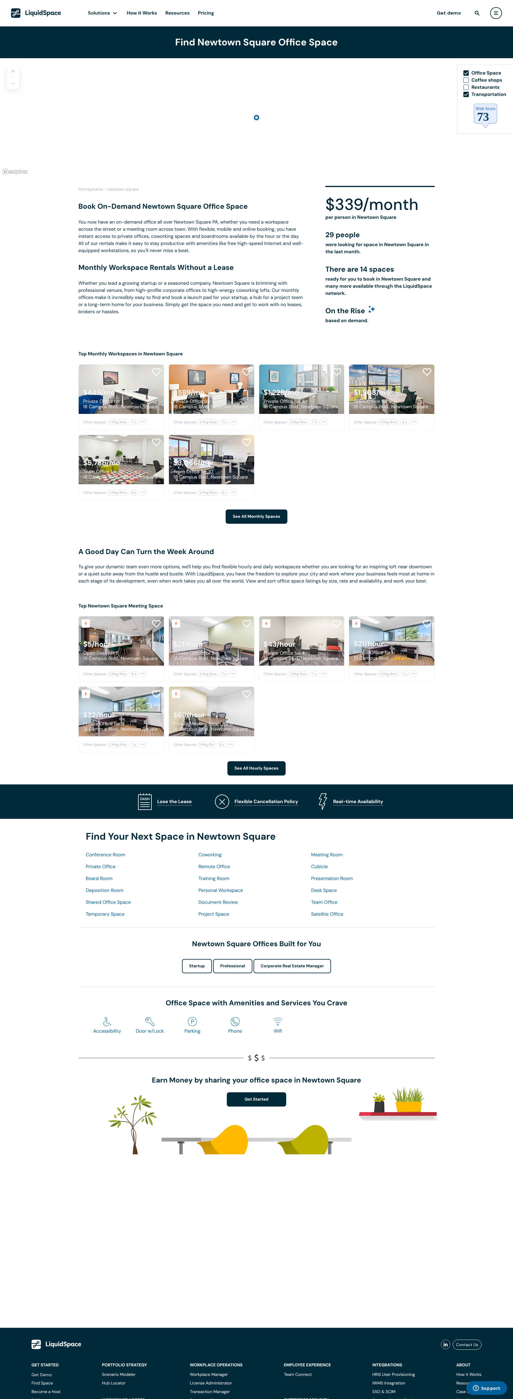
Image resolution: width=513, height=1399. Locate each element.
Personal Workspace (221, 890)
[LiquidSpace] (56, 1344)
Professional (232, 966)
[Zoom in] (13, 71)
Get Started (257, 1099)
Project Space (214, 914)
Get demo (449, 13)
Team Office (324, 902)
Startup (197, 966)
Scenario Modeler (118, 1374)
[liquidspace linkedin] (445, 1345)
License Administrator (211, 1383)
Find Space (42, 1383)
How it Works (142, 13)
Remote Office (214, 866)
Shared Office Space (108, 902)
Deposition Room (105, 890)
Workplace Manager (209, 1374)
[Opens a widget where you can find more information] (486, 1388)
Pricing (206, 13)
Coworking (210, 855)
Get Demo (41, 1374)
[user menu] (496, 13)
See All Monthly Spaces (256, 516)
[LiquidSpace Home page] (36, 13)
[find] (477, 13)
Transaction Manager (210, 1392)
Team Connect (298, 1374)
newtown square (123, 189)
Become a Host (46, 1392)
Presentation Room (332, 878)
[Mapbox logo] (15, 171)
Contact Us (467, 1344)
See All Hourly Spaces (256, 768)
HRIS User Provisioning (393, 1374)
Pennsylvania (90, 189)
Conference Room (105, 855)
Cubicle (319, 866)
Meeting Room (327, 855)
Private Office (100, 866)
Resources (177, 13)
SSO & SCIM (383, 1392)
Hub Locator (114, 1383)
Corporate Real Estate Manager (292, 966)
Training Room (214, 878)
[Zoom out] (13, 83)
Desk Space (324, 890)
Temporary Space (105, 914)
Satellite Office (327, 914)
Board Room (99, 878)
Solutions (99, 13)
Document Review (218, 902)
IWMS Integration (388, 1383)
